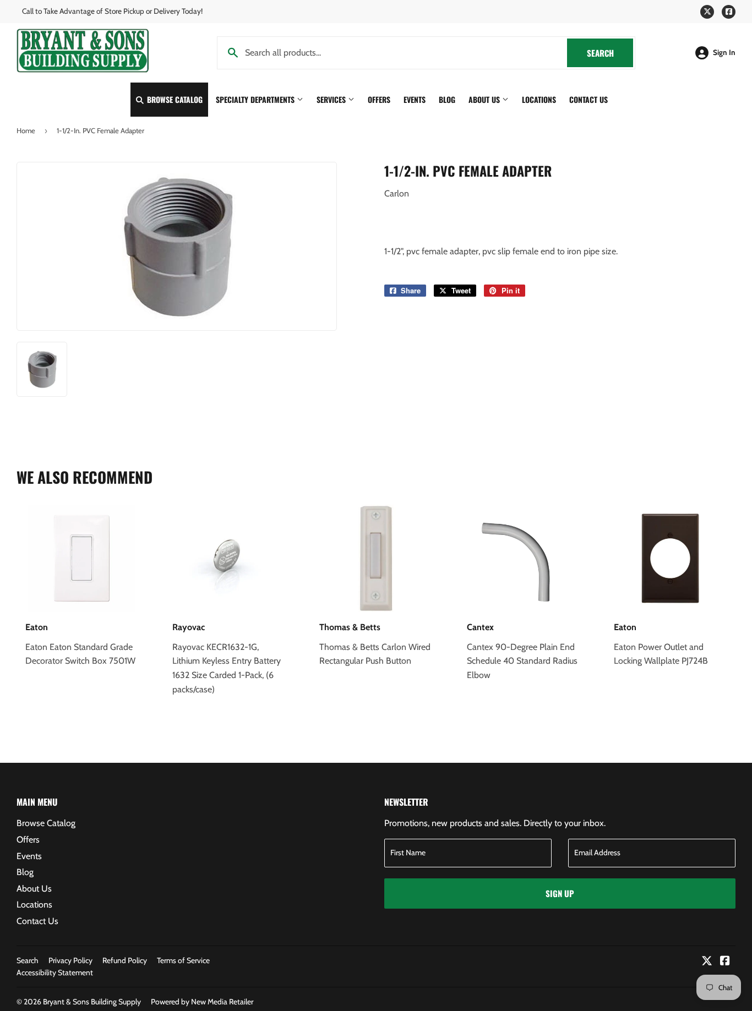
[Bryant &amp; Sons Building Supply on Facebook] (725, 962)
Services (332, 99)
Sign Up (560, 893)
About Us (485, 99)
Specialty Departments (256, 99)
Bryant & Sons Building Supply (92, 1001)
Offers (379, 99)
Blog (447, 99)
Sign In (724, 52)
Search (610, 53)
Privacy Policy (70, 960)
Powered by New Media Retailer (202, 1001)
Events (415, 99)
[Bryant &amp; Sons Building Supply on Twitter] (706, 962)
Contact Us (588, 99)
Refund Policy (124, 960)
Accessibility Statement (55, 972)
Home (26, 130)
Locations (539, 99)
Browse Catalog (174, 99)
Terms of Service (183, 960)
